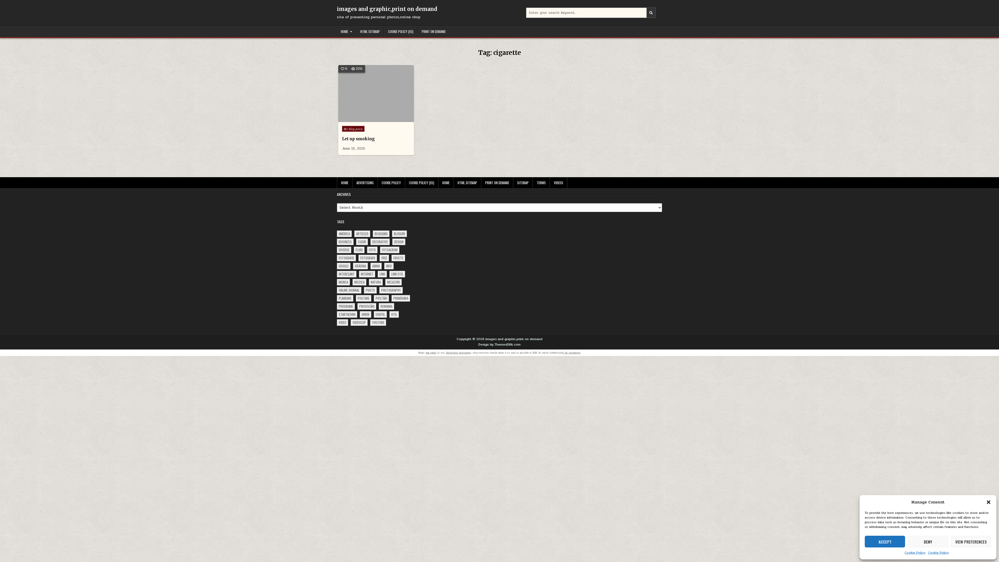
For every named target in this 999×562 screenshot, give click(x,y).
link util (397, 274)
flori (359, 249)
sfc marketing (572, 353)
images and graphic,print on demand (387, 9)
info (389, 266)
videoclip (359, 322)
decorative (380, 241)
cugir (362, 241)
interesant (347, 274)
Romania (386, 306)
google (344, 266)
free (384, 257)
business (345, 241)
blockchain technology (458, 353)
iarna (376, 266)
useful (380, 314)
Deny (928, 542)
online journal (349, 290)
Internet (367, 274)
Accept (885, 542)
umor (365, 314)
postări (381, 298)
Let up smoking (358, 138)
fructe (398, 257)
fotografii (367, 257)
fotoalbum (390, 249)
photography (391, 290)
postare (363, 298)
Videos (558, 182)
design (399, 241)
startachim (347, 314)
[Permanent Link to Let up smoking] (376, 93)
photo (370, 290)
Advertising (365, 182)
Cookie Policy (915, 552)
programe (346, 306)
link (382, 274)
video (342, 322)
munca (343, 282)
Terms (541, 182)
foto (372, 249)
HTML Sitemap (370, 31)
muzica (359, 282)
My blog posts (353, 129)
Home (344, 31)
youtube (378, 322)
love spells (431, 353)
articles (362, 233)
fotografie (346, 257)
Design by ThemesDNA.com (499, 344)
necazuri (393, 282)
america (344, 233)
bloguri (399, 233)
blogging (381, 233)
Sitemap (523, 182)
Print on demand (434, 31)
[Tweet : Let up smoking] (368, 119)
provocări (366, 306)
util (394, 314)
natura (376, 282)
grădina (360, 266)
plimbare (345, 298)
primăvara (400, 298)
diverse (344, 249)
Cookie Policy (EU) (400, 31)
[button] (988, 502)
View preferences (971, 542)
